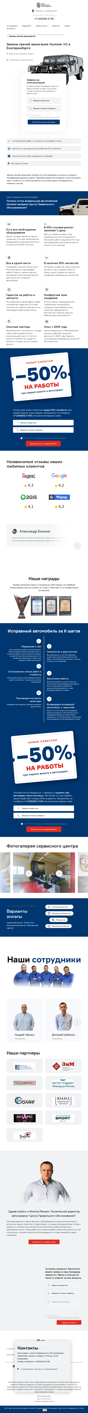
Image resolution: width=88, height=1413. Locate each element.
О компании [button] (12, 26)
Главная (10, 34)
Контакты (11, 28)
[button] (77, 545)
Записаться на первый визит (43, 829)
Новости (56, 26)
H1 (33, 34)
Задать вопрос (69, 1322)
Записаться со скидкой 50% (43, 443)
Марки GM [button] (26, 26)
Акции (67, 26)
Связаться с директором (44, 1242)
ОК (45, 1410)
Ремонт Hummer (23, 34)
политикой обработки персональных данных (44, 117)
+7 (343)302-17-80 (44, 18)
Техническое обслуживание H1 (50, 34)
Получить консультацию (43, 122)
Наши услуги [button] (41, 26)
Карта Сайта (11, 1354)
